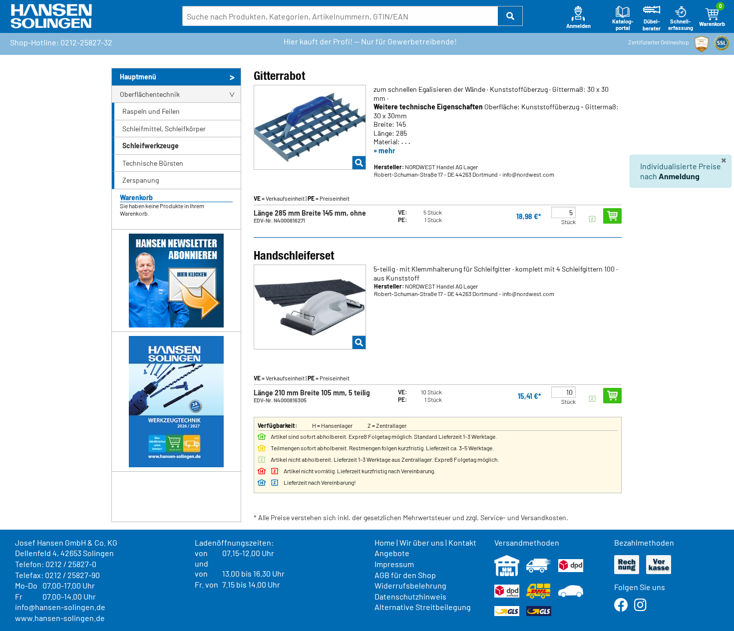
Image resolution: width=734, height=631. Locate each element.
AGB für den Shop (405, 575)
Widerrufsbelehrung (410, 585)
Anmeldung (679, 176)
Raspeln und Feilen (151, 111)
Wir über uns (421, 542)
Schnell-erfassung (680, 24)
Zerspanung (140, 180)
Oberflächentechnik (150, 94)
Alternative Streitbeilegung (422, 607)
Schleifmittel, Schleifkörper (164, 128)
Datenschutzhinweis (410, 596)
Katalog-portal (623, 24)
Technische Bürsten (152, 163)
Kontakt (462, 542)
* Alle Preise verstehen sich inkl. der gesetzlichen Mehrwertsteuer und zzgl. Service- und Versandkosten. (411, 517)
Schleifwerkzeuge (150, 145)
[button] (510, 16)
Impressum (394, 564)
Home (384, 542)
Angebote (391, 553)
